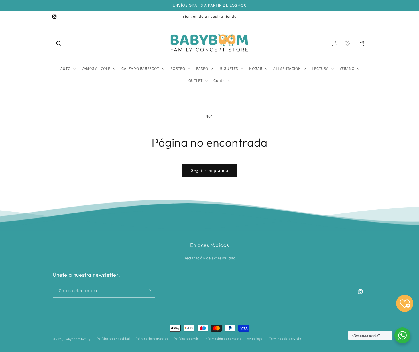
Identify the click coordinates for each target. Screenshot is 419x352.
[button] (59, 43)
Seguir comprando (209, 170)
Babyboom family (77, 339)
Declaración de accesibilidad (209, 258)
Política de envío (186, 339)
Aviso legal (255, 339)
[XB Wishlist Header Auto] (347, 43)
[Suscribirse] (149, 291)
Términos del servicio (285, 339)
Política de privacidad (113, 339)
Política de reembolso (152, 339)
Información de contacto (223, 339)
